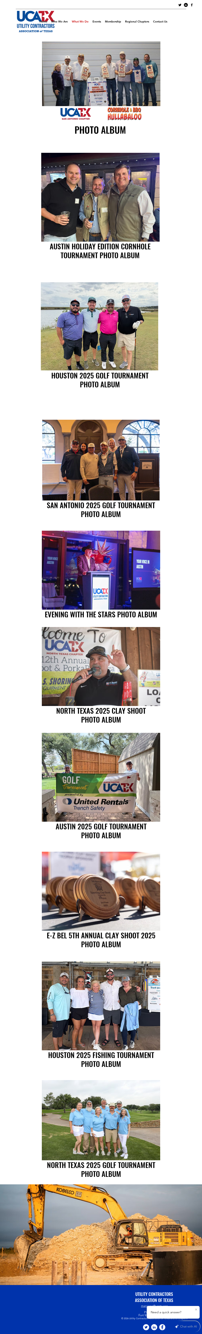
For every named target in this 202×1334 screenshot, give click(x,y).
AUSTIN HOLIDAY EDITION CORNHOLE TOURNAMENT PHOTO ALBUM (100, 250)
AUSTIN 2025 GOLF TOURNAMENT (101, 826)
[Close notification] (196, 1309)
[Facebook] (162, 1327)
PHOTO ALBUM (101, 835)
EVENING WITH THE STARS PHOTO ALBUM (101, 614)
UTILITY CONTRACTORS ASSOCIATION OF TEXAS (154, 1297)
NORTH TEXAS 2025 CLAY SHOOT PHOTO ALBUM (101, 715)
